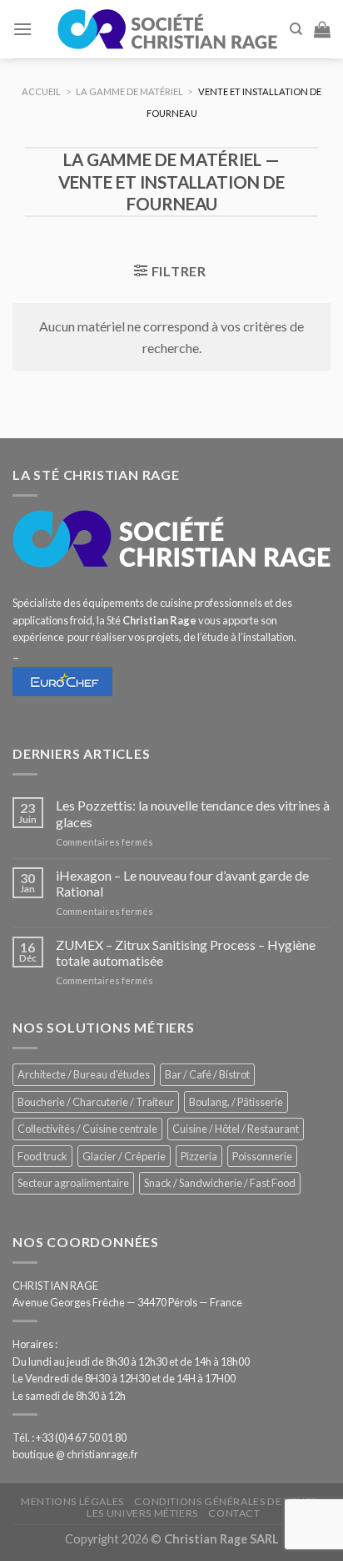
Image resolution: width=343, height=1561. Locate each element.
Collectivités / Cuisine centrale (87, 1128)
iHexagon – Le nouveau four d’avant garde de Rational (182, 883)
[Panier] (322, 29)
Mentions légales (72, 1501)
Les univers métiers (142, 1513)
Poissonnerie (262, 1156)
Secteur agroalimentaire (73, 1183)
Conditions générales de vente (226, 1501)
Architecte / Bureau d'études (83, 1074)
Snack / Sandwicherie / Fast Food (220, 1183)
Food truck (42, 1156)
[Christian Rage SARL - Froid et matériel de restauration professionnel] (167, 29)
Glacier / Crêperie (124, 1156)
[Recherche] (296, 29)
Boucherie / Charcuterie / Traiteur (95, 1102)
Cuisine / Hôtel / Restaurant (235, 1128)
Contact (234, 1513)
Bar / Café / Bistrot (207, 1074)
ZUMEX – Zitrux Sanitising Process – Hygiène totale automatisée (186, 952)
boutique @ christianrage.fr (75, 1454)
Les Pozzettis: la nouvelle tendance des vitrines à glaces (193, 813)
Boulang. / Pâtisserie (236, 1102)
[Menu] (22, 28)
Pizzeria (199, 1156)
